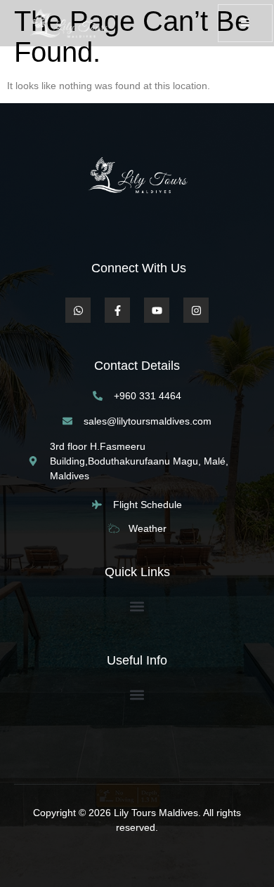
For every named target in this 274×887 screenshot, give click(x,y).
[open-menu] (245, 23)
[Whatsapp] (78, 310)
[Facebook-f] (117, 310)
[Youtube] (156, 310)
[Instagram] (196, 310)
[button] (137, 606)
